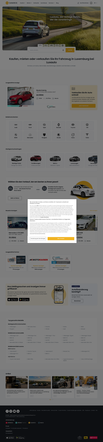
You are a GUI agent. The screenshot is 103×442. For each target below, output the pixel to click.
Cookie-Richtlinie (44, 217)
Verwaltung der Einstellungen (38, 238)
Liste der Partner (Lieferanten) (37, 233)
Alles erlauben (60, 238)
